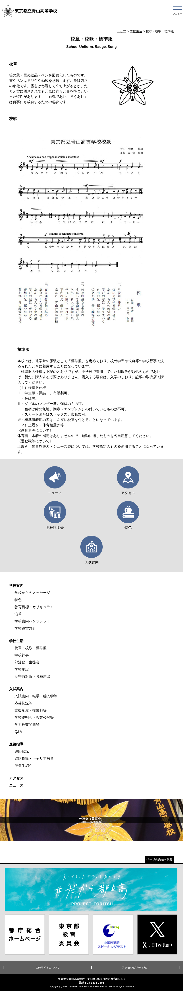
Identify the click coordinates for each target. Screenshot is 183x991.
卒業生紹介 (23, 765)
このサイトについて (47, 967)
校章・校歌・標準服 (31, 648)
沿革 (18, 614)
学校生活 (136, 31)
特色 (18, 600)
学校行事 (22, 655)
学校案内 (16, 585)
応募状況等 (23, 703)
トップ (121, 31)
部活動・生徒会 (27, 662)
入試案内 (16, 689)
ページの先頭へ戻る (159, 859)
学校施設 (22, 669)
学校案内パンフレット (32, 621)
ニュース (16, 785)
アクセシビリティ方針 (135, 967)
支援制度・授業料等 (31, 710)
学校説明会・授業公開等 (34, 717)
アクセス (16, 778)
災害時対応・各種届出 (32, 676)
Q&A (18, 732)
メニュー (177, 13)
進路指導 (16, 744)
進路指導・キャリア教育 (34, 758)
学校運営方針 (25, 628)
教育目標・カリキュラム (34, 607)
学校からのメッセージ (32, 593)
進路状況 (22, 751)
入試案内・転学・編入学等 (36, 696)
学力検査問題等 (27, 724)
